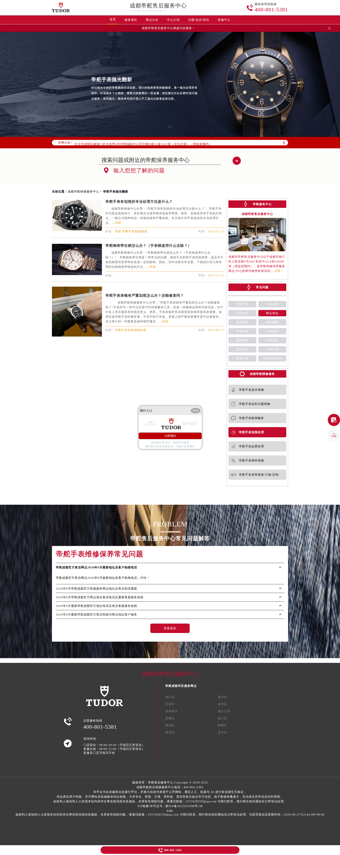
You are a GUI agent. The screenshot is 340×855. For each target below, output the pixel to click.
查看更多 (170, 628)
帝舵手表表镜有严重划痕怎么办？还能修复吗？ (144, 295)
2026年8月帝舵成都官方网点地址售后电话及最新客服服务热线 (99, 597)
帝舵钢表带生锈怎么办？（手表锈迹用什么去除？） (148, 246)
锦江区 (170, 697)
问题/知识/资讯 (198, 19)
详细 (118, 222)
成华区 (222, 704)
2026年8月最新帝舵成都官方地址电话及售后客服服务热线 (96, 605)
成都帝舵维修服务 (262, 373)
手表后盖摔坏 (272, 358)
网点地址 (272, 313)
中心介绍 (173, 19)
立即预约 (170, 435)
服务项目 (131, 19)
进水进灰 (242, 349)
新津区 (170, 732)
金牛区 (222, 732)
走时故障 (242, 313)
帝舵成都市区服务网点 (181, 685)
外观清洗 (272, 340)
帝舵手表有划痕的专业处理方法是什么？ (139, 202)
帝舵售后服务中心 (160, 782)
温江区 (222, 718)
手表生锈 (272, 349)
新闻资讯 (242, 322)
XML (170, 810)
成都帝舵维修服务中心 (83, 191)
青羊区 (222, 697)
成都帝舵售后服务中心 (158, 6)
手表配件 (272, 331)
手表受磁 (242, 331)
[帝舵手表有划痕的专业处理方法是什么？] (77, 230)
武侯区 (170, 704)
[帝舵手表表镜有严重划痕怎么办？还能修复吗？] (77, 335)
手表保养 (272, 304)
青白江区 (224, 711)
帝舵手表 (242, 304)
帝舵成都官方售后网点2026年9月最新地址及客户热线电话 (96, 567)
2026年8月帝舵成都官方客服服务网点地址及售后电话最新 (96, 588)
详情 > (278, 270)
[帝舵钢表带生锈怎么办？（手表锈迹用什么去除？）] (77, 274)
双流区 (170, 725)
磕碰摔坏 (242, 340)
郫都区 (222, 725)
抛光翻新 (272, 322)
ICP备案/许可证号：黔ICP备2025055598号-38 (170, 806)
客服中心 (224, 19)
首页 (113, 19)
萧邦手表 (242, 358)
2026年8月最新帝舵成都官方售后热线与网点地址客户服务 (96, 614)
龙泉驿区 (171, 711)
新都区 (170, 718)
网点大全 (152, 19)
